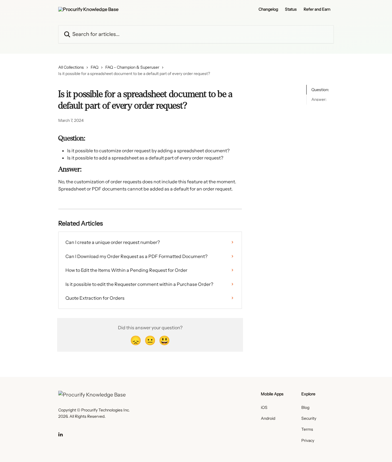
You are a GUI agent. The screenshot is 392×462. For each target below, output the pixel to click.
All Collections (71, 67)
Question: (320, 89)
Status (291, 9)
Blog (305, 407)
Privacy (307, 440)
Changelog (268, 9)
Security (308, 418)
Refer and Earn (317, 9)
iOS (264, 407)
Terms (307, 429)
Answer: (319, 99)
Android (268, 418)
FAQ (94, 67)
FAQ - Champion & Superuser (132, 67)
